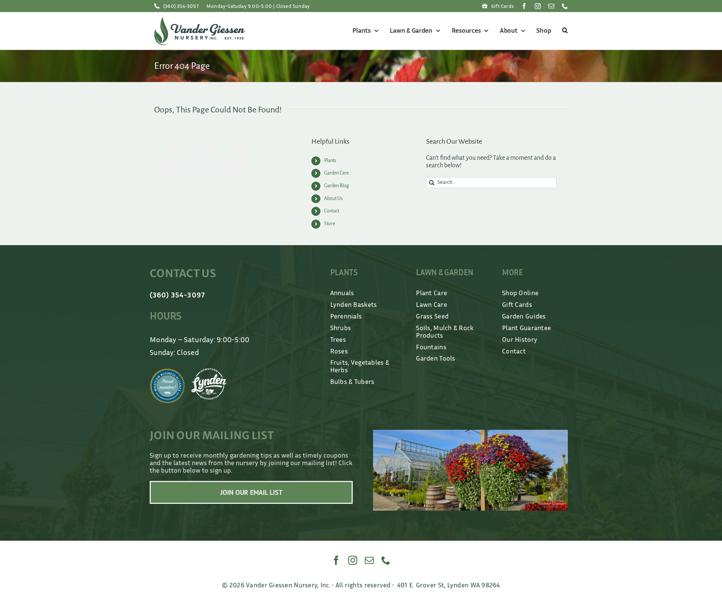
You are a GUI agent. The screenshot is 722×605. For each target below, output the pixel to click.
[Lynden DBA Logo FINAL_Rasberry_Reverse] (209, 371)
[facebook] (524, 6)
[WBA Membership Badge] (167, 371)
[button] (564, 31)
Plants (330, 160)
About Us (333, 198)
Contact (331, 211)
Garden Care (336, 173)
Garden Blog (336, 185)
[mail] (551, 6)
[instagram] (538, 6)
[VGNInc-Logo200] (199, 20)
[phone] (565, 6)
